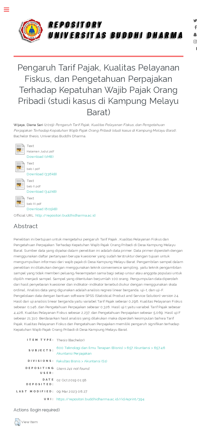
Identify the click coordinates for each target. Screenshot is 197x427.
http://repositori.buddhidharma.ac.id (65, 215)
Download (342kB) (42, 191)
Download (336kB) (42, 174)
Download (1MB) (40, 156)
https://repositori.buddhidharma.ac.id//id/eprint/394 (100, 399)
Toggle (9, 9)
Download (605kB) (42, 209)
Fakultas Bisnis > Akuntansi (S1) (81, 361)
